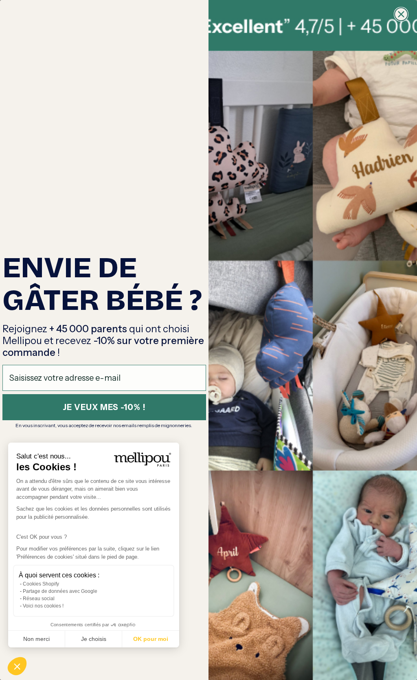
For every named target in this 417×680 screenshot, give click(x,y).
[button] (17, 666)
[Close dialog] (401, 14)
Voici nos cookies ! (43, 606)
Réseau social (39, 598)
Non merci (36, 639)
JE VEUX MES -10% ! (104, 407)
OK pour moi (150, 639)
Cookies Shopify (41, 584)
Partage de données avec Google (60, 591)
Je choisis (93, 639)
